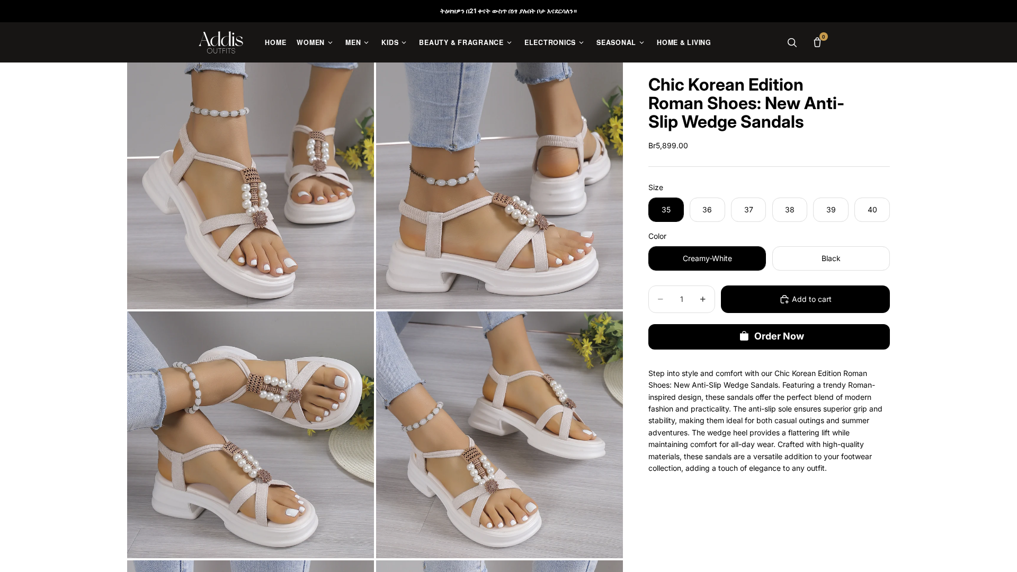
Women (311, 42)
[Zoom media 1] (250, 185)
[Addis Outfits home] (221, 42)
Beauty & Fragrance (461, 42)
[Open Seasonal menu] (641, 42)
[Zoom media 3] (250, 434)
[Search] (792, 42)
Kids (389, 42)
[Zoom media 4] (499, 434)
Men (353, 42)
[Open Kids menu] (403, 42)
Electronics (550, 42)
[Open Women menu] (330, 42)
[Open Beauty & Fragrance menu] (509, 42)
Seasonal (616, 42)
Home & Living (684, 42)
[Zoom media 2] (499, 185)
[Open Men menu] (366, 42)
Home (275, 42)
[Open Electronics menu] (581, 42)
